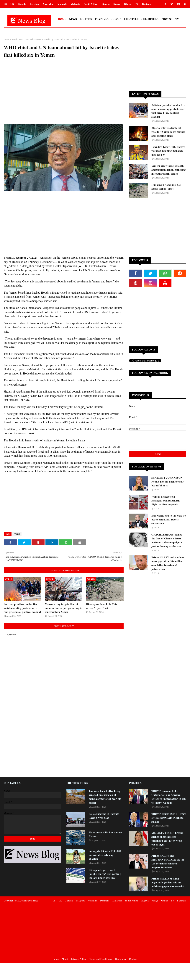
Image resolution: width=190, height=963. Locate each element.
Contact (133, 959)
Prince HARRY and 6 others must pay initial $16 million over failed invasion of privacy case (167, 563)
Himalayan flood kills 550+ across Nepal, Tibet (101, 606)
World (14, 39)
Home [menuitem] (62, 19)
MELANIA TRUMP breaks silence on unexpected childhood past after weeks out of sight (167, 838)
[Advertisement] (64, 95)
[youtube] (165, 283)
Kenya (116, 4)
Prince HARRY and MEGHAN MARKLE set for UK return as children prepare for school (167, 861)
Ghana (127, 4)
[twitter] (171, 4)
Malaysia (76, 4)
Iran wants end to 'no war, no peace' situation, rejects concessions (168, 519)
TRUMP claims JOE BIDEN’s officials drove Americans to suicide (168, 818)
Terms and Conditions (100, 959)
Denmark (62, 4)
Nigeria (105, 4)
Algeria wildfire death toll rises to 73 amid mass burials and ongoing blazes (168, 132)
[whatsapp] (165, 273)
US (5, 4)
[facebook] (165, 4)
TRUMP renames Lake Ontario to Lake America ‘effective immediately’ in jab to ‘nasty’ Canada (168, 797)
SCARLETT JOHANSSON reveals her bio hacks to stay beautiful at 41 (167, 481)
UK (12, 4)
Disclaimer (120, 959)
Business (146, 4)
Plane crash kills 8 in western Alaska (105, 834)
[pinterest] (184, 4)
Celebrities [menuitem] (149, 19)
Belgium (34, 4)
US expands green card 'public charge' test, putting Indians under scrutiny (105, 874)
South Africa (91, 4)
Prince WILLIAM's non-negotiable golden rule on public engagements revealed (167, 882)
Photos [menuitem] (166, 19)
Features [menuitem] (102, 19)
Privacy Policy (78, 959)
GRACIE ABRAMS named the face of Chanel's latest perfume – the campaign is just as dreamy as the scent (166, 540)
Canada (22, 4)
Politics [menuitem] (86, 19)
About (65, 959)
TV (136, 4)
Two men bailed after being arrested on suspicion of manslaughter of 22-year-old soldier (105, 797)
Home (6, 39)
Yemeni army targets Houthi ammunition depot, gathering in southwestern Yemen (63, 608)
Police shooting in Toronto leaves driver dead (104, 816)
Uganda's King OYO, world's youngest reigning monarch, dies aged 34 (168, 151)
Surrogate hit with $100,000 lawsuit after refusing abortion (105, 855)
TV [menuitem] (177, 19)
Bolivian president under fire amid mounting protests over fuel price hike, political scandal (22, 608)
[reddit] (179, 273)
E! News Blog (30, 900)
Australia (48, 4)
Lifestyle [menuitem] (131, 19)
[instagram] (178, 4)
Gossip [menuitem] (116, 19)
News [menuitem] (73, 19)
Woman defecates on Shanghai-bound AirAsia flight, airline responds (165, 500)
